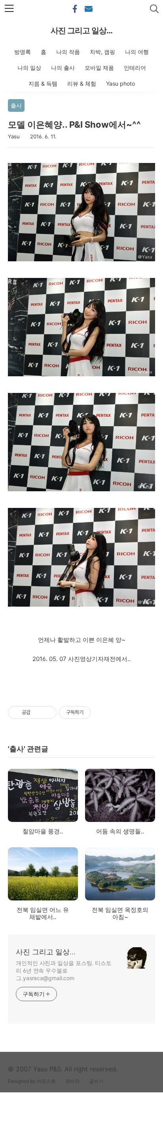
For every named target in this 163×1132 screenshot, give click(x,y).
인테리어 (135, 67)
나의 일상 (29, 67)
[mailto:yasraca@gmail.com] (89, 9)
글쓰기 (96, 1081)
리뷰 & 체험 (81, 83)
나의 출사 (63, 67)
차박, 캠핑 (102, 51)
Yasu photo (120, 83)
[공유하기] (38, 712)
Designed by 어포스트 (32, 1081)
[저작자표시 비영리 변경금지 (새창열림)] (101, 712)
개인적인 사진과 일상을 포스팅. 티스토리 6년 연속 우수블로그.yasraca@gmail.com (64, 970)
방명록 (22, 51)
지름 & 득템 (42, 83)
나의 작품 (68, 51)
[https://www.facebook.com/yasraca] (75, 9)
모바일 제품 (99, 67)
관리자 (72, 1081)
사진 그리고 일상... (81, 30)
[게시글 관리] (48, 712)
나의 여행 (137, 51)
